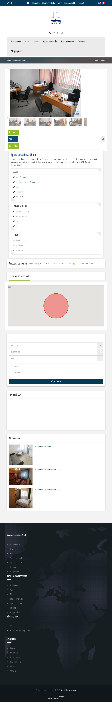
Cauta (57, 381)
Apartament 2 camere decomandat (47, 469)
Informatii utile (70, 3)
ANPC (12, 625)
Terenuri (81, 41)
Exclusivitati (35, 3)
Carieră (60, 3)
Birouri (36, 41)
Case (27, 41)
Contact (81, 3)
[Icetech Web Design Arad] (56, 698)
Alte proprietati (17, 51)
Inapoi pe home (99, 60)
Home (9, 60)
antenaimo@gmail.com (85, 263)
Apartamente (16, 41)
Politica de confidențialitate (20, 630)
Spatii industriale (67, 41)
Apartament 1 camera (43, 446)
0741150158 (66, 263)
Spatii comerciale (50, 41)
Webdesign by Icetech (68, 690)
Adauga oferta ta (48, 3)
